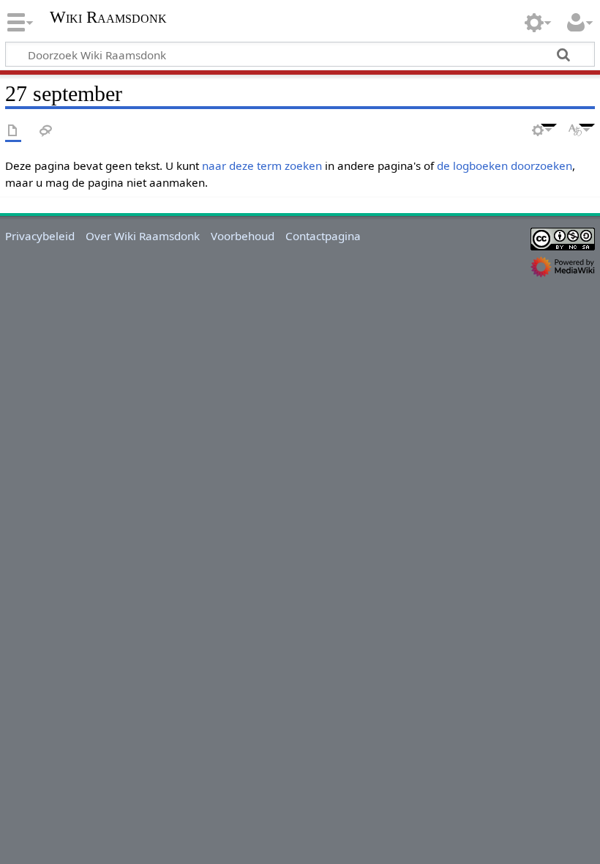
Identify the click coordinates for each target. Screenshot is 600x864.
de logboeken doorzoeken (504, 165)
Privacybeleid (40, 235)
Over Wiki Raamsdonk (143, 235)
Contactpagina (323, 235)
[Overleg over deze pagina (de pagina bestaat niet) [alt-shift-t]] (46, 131)
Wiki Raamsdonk (108, 17)
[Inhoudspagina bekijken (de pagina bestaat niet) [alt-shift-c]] (13, 131)
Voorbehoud (242, 235)
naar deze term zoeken (262, 165)
